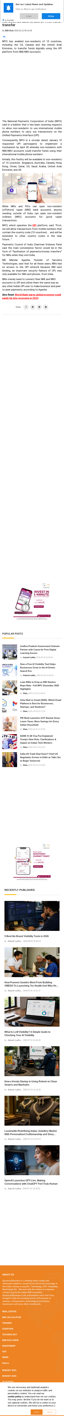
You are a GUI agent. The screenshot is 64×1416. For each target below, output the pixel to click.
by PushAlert (9, 18)
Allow (54, 14)
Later (38, 14)
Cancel (41, 725)
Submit (22, 725)
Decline (49, 1412)
